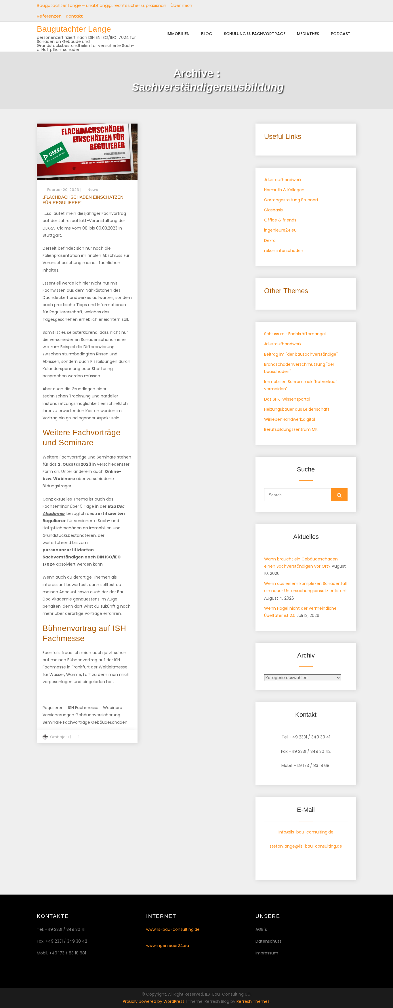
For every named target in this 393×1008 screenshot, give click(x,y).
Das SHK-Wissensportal (287, 399)
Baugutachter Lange (74, 28)
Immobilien (178, 34)
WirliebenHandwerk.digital (289, 419)
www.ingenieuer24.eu (167, 945)
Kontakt (74, 16)
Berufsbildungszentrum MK (291, 429)
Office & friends (280, 220)
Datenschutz (268, 941)
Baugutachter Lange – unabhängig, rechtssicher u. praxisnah (101, 5)
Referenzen (49, 16)
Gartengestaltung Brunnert (291, 200)
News (92, 189)
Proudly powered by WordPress (154, 1001)
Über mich (181, 5)
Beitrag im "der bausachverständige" (301, 354)
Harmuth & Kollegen (284, 190)
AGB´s (261, 929)
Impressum (266, 953)
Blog (206, 34)
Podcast (340, 34)
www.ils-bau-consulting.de (173, 929)
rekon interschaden (283, 250)
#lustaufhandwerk (283, 180)
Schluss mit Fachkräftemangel (295, 334)
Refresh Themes (253, 1001)
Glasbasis (273, 210)
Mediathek (308, 34)
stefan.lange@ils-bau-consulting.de (306, 846)
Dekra (270, 240)
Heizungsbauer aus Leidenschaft (296, 409)
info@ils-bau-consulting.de (305, 832)
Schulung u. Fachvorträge (254, 34)
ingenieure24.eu (280, 230)
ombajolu (59, 737)
